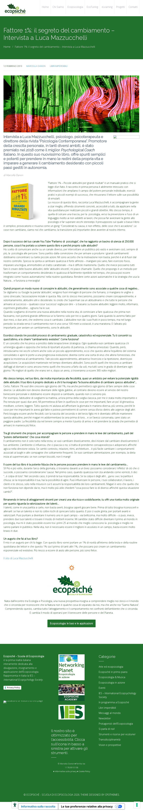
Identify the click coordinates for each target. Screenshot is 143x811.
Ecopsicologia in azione (112, 682)
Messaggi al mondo (110, 713)
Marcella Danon (36, 66)
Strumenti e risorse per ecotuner (117, 734)
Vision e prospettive (110, 745)
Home (6, 46)
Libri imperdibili (58, 66)
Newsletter (105, 718)
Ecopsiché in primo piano (113, 672)
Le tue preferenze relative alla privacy (87, 806)
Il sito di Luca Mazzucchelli (18, 558)
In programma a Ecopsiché (114, 702)
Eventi (102, 687)
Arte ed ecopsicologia (111, 666)
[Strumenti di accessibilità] (15, 805)
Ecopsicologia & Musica (112, 677)
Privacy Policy (13, 687)
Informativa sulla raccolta (38, 806)
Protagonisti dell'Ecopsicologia (116, 723)
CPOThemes (112, 794)
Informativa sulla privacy (66, 771)
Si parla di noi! (107, 728)
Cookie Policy (84, 771)
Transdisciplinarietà (109, 739)
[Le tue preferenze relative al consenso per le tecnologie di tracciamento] (137, 805)
